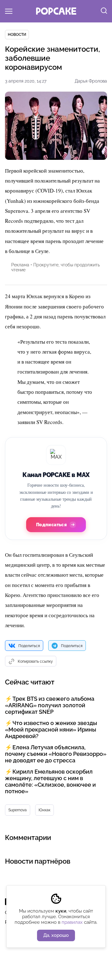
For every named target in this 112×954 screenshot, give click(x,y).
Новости (17, 34)
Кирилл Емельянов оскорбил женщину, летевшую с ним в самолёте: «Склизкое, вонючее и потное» (50, 781)
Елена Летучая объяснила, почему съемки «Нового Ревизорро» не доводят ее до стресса (55, 754)
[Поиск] (104, 11)
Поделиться (29, 646)
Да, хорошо (56, 935)
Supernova (17, 810)
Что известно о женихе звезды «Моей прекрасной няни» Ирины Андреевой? (51, 729)
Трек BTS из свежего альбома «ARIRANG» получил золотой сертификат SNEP (49, 705)
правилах (72, 922)
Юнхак (44, 810)
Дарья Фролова (91, 81)
